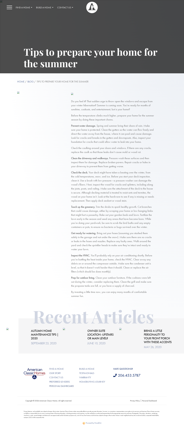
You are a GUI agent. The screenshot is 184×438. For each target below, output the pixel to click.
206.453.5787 (129, 375)
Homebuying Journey (92, 381)
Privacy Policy (135, 400)
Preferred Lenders (59, 381)
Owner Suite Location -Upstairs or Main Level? (100, 334)
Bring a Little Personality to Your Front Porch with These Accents (158, 336)
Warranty (85, 377)
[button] (9, 7)
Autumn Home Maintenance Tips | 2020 (44, 334)
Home (20, 81)
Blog (30, 81)
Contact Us (56, 377)
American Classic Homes (34, 368)
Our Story (55, 373)
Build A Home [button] (43, 7)
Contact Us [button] (64, 7)
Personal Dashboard (61, 386)
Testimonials (86, 373)
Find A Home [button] (23, 7)
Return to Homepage (92, 7)
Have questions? (123, 368)
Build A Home (86, 368)
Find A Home (56, 368)
